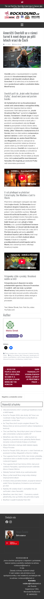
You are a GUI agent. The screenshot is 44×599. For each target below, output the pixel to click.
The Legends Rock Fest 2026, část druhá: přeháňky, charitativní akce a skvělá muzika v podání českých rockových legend (22, 458)
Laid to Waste (21, 357)
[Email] (21, 335)
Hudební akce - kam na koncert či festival (21, 353)
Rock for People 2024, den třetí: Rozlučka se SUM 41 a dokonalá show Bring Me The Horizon (12, 376)
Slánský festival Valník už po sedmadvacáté (19, 472)
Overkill (26, 359)
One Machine (19, 359)
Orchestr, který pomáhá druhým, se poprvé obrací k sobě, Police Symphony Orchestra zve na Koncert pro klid (22, 483)
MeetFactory (29, 357)
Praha (30, 359)
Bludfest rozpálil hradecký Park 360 (16, 500)
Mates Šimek (17, 44)
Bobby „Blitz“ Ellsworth (22, 355)
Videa (5, 355)
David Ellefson (12, 357)
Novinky (36, 353)
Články (7, 353)
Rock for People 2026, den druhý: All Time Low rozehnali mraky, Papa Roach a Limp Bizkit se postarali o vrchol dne (21, 417)
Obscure (36, 357)
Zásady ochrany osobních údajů (22, 571)
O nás (22, 568)
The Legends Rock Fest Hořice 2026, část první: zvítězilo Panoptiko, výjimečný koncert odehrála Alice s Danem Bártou (21, 466)
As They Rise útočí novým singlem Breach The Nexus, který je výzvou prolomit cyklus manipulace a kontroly (23, 425)
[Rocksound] (22, 13)
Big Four (12, 355)
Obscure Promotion (9, 359)
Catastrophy (32, 355)
